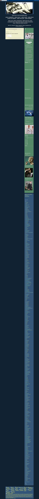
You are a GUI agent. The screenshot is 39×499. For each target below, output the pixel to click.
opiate (26, 395)
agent (26, 215)
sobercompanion (27, 442)
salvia (26, 427)
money (26, 377)
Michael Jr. (27, 373)
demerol (26, 271)
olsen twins (27, 393)
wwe (26, 476)
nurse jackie (27, 389)
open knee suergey (28, 394)
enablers (26, 304)
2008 (26, 144)
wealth (26, 474)
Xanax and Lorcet (27, 478)
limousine (27, 360)
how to (26, 335)
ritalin (26, 423)
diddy (26, 273)
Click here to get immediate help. (19, 15)
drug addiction (27, 291)
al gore (26, 216)
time (26, 459)
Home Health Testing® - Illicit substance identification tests (14, 37)
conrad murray (27, 254)
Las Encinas (27, 356)
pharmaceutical (27, 407)
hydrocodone (27, 337)
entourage (27, 305)
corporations (27, 257)
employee (27, 303)
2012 (26, 140)
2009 (26, 143)
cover (26, 259)
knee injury (27, 353)
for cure (26, 317)
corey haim (27, 256)
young (26, 479)
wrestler (26, 475)
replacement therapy (28, 421)
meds (26, 370)
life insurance (27, 359)
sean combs (27, 430)
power (26, 410)
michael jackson (27, 372)
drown (26, 288)
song (26, 445)
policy (26, 409)
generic (26, 321)
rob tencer (27, 425)
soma (26, 443)
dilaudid (26, 275)
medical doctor (27, 368)
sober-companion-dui (28, 441)
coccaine (27, 253)
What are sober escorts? (22, 23)
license (26, 358)
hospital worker (27, 333)
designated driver (27, 272)
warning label (27, 473)
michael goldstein (27, 371)
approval (26, 228)
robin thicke (27, 426)
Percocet (27, 404)
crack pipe (27, 260)
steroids (26, 447)
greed (26, 322)
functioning (27, 320)
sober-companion (27, 440)
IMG (26, 338)
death (26, 269)
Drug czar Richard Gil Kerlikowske (29, 292)
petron (26, 406)
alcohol (26, 217)
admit (26, 212)
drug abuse (27, 289)
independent (27, 340)
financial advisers (27, 316)
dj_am (26, 276)
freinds (26, 319)
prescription (27, 411)
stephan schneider (28, 446)
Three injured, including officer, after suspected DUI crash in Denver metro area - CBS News (29, 55)
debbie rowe (27, 270)
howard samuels (27, 336)
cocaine (26, 252)
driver (26, 286)
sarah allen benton (28, 428)
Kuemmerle (27, 355)
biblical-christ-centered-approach (29, 232)
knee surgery (27, 354)
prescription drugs (27, 412)
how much (27, 334)
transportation (27, 463)
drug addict (27, 290)
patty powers (27, 403)
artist (26, 229)
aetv (26, 214)
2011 (26, 141)
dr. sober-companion (11, 3)
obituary (26, 391)
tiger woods (27, 458)
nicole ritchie (27, 387)
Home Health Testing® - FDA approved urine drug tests (15, 38)
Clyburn (26, 251)
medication (27, 369)
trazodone (27, 464)
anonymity (27, 226)
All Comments (8, 36)
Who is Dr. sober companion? (15, 20)
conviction (27, 255)
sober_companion (27, 439)
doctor (26, 277)
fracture (26, 318)
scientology (27, 429)
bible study (27, 231)
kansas (26, 351)
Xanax (26, 477)
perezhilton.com (27, 405)
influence (27, 341)
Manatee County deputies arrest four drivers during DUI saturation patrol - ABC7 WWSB (29, 60)
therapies (27, 457)
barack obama (27, 230)
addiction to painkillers (28, 211)
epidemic (27, 306)
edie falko (27, 302)
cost (26, 258)
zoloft (26, 480)
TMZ (26, 460)
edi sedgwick (27, 301)
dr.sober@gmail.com (19, 26)
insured (26, 342)
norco (26, 388)
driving (26, 287)
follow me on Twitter (31, 106)
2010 (26, 142)
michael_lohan (27, 374)
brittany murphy (27, 240)
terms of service (27, 456)
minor (26, 375)
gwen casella (27, 325)
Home (14, 30)
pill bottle (27, 408)
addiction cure (27, 210)
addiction (27, 209)
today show (27, 461)
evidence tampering (28, 307)
